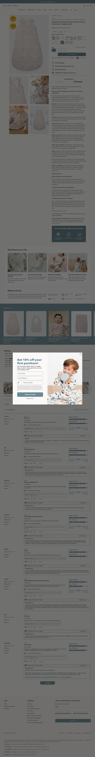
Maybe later (30, 398)
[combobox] (20, 383)
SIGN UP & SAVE (30, 394)
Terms (18, 390)
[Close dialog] (81, 354)
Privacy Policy (40, 389)
